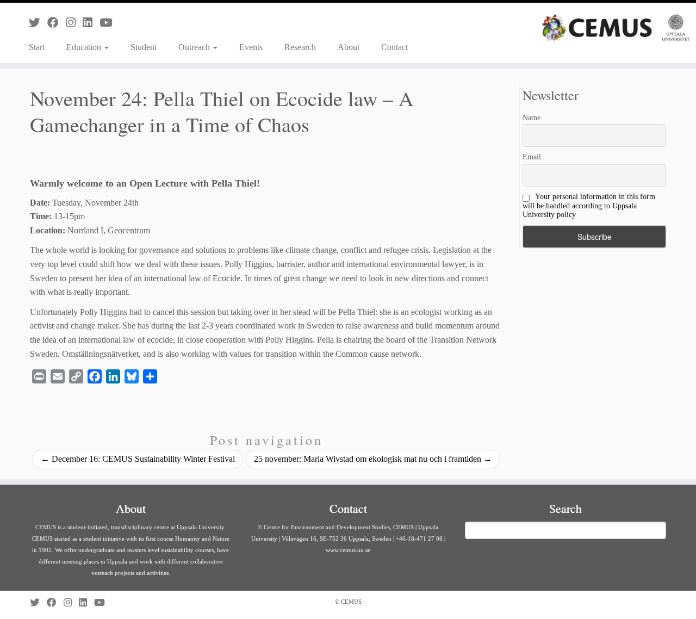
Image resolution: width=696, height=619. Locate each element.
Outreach (195, 47)
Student (143, 47)
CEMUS (351, 601)
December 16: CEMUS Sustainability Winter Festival (138, 458)
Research (300, 47)
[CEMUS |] (616, 27)
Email (532, 157)
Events (251, 47)
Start (37, 47)
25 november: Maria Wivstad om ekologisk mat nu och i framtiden (373, 458)
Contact (394, 47)
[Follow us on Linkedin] (91, 22)
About (348, 47)
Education (84, 47)
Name (531, 118)
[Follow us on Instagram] (74, 22)
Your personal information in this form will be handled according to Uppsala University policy (589, 206)
